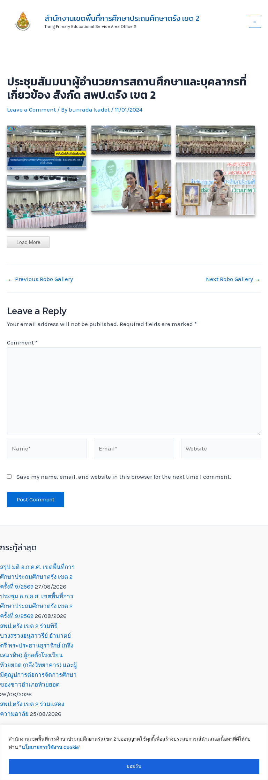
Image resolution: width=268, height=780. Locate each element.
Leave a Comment (31, 109)
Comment (22, 342)
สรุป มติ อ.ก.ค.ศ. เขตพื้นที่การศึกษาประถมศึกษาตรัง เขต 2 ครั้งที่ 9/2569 (37, 576)
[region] (134, 752)
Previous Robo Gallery (40, 279)
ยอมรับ (134, 766)
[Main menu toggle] (255, 22)
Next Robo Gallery (233, 279)
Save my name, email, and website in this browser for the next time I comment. (123, 476)
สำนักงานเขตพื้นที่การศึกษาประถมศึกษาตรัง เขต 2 (122, 18)
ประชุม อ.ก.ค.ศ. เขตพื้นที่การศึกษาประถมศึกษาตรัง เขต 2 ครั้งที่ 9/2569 (36, 606)
